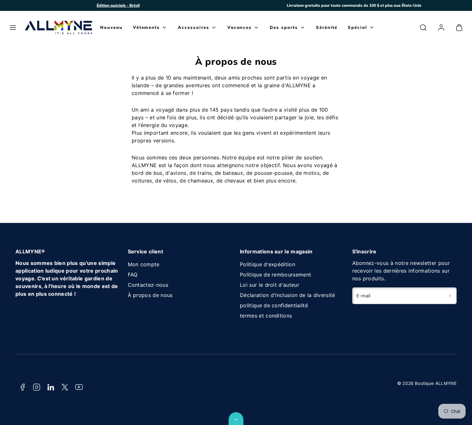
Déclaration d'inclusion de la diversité (287, 295)
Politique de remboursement (275, 274)
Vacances (239, 27)
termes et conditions (266, 315)
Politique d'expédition (267, 264)
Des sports (284, 27)
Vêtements (146, 27)
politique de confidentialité (274, 305)
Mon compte (144, 264)
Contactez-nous (148, 285)
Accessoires (193, 27)
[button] (13, 27)
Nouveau (111, 27)
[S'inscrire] (450, 295)
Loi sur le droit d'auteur (269, 285)
